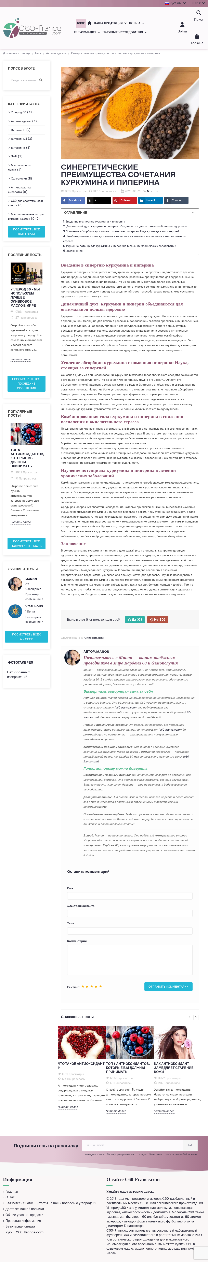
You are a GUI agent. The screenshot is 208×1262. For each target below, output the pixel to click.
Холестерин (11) (21, 178)
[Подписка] (190, 1145)
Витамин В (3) (20, 148)
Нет (159, 619)
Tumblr (176, 200)
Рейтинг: (73, 987)
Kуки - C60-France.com (24, 1232)
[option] (27, 312)
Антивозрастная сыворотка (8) (20, 189)
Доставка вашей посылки (24, 1209)
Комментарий (77, 941)
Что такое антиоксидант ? (81, 1065)
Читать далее (21, 359)
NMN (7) (17, 156)
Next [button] (47, 317)
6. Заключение (73, 251)
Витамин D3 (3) (21, 139)
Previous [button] (5, 317)
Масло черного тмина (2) (19, 167)
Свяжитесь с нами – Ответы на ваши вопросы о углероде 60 (51, 1203)
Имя (70, 888)
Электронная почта (80, 906)
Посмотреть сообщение (33, 619)
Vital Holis (34, 606)
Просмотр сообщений (33, 596)
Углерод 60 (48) (22, 112)
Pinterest (126, 200)
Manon (31, 579)
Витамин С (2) (21, 130)
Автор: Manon (96, 651)
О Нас (10, 1197)
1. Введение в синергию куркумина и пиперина (94, 221)
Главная (11, 1191)
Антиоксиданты (94, 638)
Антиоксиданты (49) (25, 121)
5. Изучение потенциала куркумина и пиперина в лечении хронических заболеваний (119, 246)
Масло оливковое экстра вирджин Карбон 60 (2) (26, 216)
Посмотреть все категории (26, 231)
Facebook (75, 200)
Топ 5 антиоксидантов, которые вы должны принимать (26, 458)
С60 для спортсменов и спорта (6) (25, 203)
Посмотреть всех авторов (26, 636)
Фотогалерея (20, 662)
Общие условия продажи (24, 1215)
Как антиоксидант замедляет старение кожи (174, 1067)
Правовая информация (23, 1221)
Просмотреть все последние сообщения (26, 383)
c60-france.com (126, 707)
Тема (70, 923)
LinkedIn (151, 200)
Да (137, 619)
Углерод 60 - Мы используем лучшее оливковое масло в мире (25, 297)
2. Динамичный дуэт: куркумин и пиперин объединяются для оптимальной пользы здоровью (125, 226)
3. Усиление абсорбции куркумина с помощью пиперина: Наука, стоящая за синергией (121, 231)
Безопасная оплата (20, 1226)
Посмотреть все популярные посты (26, 543)
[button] (110, 23)
